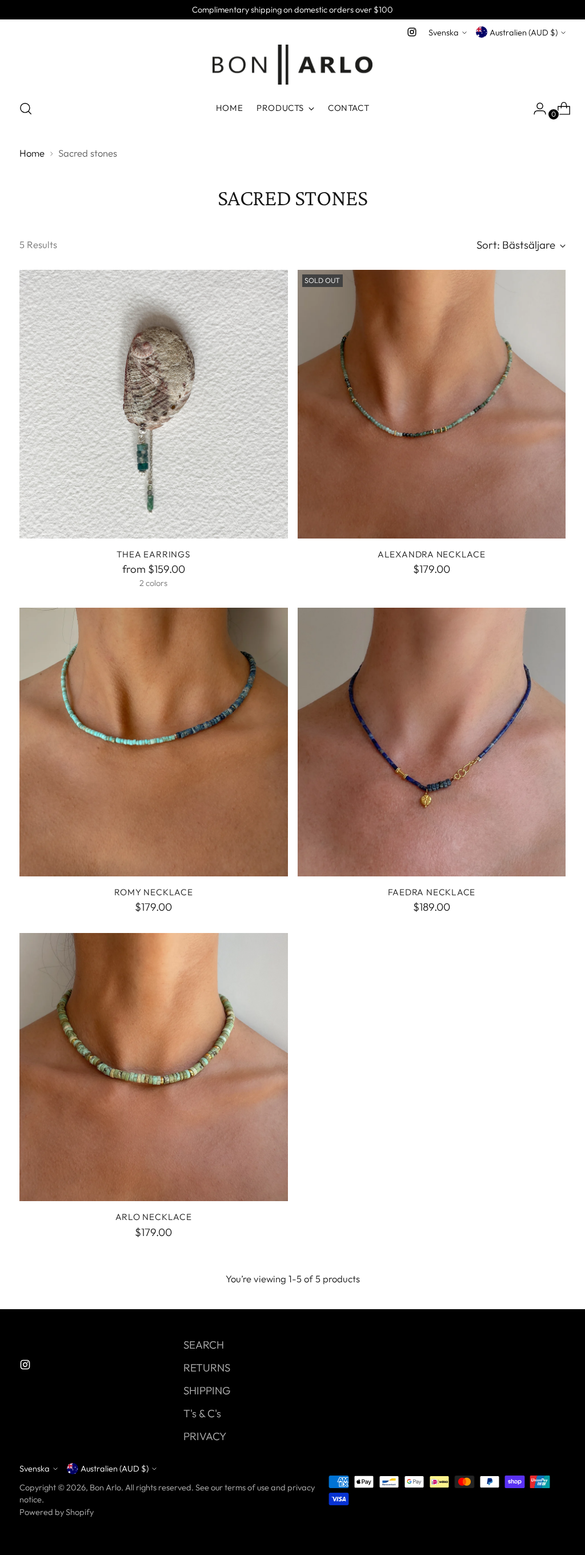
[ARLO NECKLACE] (153, 1067)
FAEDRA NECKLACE (432, 892)
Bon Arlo (105, 1487)
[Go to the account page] (535, 108)
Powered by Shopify (56, 1511)
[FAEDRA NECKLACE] (432, 742)
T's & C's (202, 1413)
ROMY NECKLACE (153, 892)
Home (32, 153)
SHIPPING (206, 1390)
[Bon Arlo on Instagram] (412, 32)
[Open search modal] (25, 108)
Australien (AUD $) (524, 32)
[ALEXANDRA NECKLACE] (432, 404)
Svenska (443, 32)
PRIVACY (204, 1436)
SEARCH (203, 1344)
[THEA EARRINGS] (153, 404)
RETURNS (206, 1367)
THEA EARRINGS (154, 554)
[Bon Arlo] (292, 65)
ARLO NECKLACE (153, 1216)
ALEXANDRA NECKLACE (432, 554)
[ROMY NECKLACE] (153, 742)
